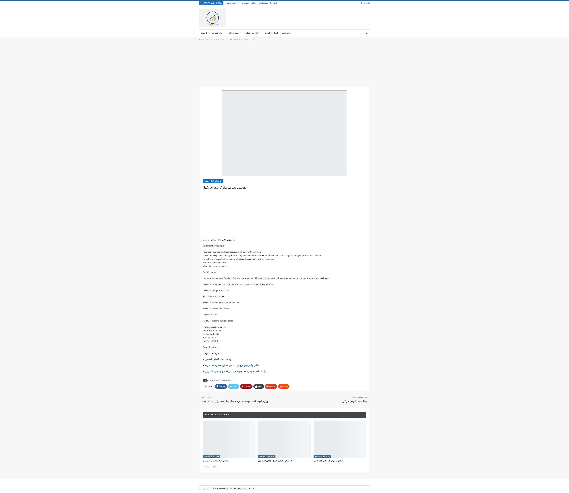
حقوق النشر (263, 3)
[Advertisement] (284, 64)
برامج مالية (286, 33)
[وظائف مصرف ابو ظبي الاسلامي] (340, 439)
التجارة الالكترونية (271, 33)
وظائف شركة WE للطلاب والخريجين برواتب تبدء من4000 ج (232, 365)
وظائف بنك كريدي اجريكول (354, 401)
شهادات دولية (234, 33)
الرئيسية (204, 33)
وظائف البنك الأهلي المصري (218, 359)
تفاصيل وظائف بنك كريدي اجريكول (221, 380)
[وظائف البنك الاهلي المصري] (229, 439)
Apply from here (211, 347)
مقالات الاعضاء (232, 3)
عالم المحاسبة (217, 33)
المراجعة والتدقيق (251, 33)
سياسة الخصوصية (249, 3)
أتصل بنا (273, 3)
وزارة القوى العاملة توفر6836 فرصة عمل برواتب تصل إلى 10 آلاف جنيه (235, 401)
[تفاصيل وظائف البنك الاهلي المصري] (284, 439)
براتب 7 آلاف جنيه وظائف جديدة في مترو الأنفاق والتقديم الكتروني (235, 371)
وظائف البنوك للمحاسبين (213, 181)
